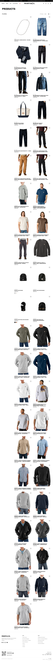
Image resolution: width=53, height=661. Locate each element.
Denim (7, 3)
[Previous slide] (15, 27)
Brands (3, 3)
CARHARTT (16, 177)
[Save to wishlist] (31, 17)
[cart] (50, 3)
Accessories (15, 3)
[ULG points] (46, 3)
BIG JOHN (15, 66)
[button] (46, 14)
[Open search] (22, 3)
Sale (20, 3)
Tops (10, 3)
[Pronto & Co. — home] (29, 3)
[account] (48, 3)
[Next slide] (30, 27)
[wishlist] (44, 3)
